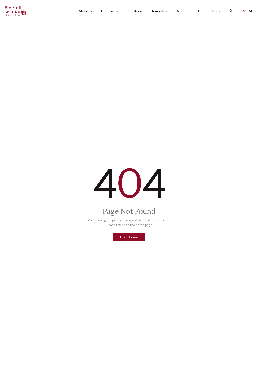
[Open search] (230, 10)
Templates (159, 11)
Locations (135, 11)
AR (251, 11)
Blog (200, 11)
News (216, 11)
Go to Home (129, 237)
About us (85, 11)
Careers (181, 11)
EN (243, 11)
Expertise (108, 11)
